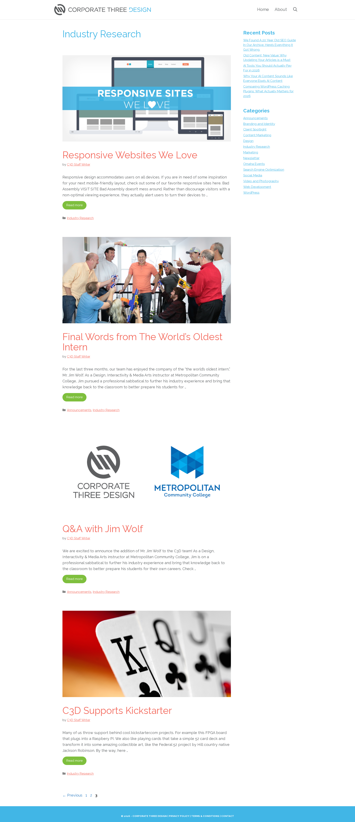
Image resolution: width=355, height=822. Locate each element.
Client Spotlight (254, 129)
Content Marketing (257, 135)
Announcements (79, 410)
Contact (227, 816)
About (281, 9)
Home (263, 9)
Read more (74, 205)
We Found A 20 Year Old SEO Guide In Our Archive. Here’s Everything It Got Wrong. (269, 44)
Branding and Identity (259, 124)
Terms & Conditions (205, 816)
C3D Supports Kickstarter (117, 710)
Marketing (250, 152)
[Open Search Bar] (295, 9)
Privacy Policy (179, 816)
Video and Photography (261, 181)
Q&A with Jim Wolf (102, 528)
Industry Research (80, 218)
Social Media (252, 175)
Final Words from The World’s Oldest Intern (142, 342)
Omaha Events (254, 164)
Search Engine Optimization (263, 169)
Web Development (257, 187)
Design (248, 141)
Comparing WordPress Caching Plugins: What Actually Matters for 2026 (268, 91)
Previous (72, 795)
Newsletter (251, 158)
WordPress (251, 192)
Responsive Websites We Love (129, 155)
